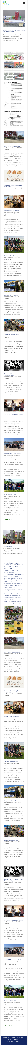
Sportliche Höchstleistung (11, 255)
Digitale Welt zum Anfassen (11, 210)
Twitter (10, 1039)
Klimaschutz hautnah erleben (12, 334)
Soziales (6, 459)
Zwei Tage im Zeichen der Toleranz (13, 414)
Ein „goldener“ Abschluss (11, 295)
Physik (21, 38)
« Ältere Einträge (8, 519)
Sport (11, 259)
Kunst (4, 552)
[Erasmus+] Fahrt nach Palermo (12, 453)
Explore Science (7, 546)
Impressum (6, 1037)
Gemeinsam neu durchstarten (12, 146)
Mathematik (6, 38)
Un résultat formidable (10, 494)
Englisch (12, 457)
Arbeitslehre (11, 35)
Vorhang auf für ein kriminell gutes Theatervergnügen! (13, 374)
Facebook (16, 1039)
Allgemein (5, 35)
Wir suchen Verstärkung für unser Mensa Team (13, 186)
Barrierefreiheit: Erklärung (13, 1041)
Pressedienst (8, 33)
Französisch (17, 457)
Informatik (12, 214)
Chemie (22, 35)
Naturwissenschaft (14, 38)
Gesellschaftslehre (15, 36)
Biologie (17, 35)
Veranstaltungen (18, 216)
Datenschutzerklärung (17, 1037)
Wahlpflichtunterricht (12, 40)
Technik (5, 40)
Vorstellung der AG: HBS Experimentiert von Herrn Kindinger (14, 31)
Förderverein (6, 36)
